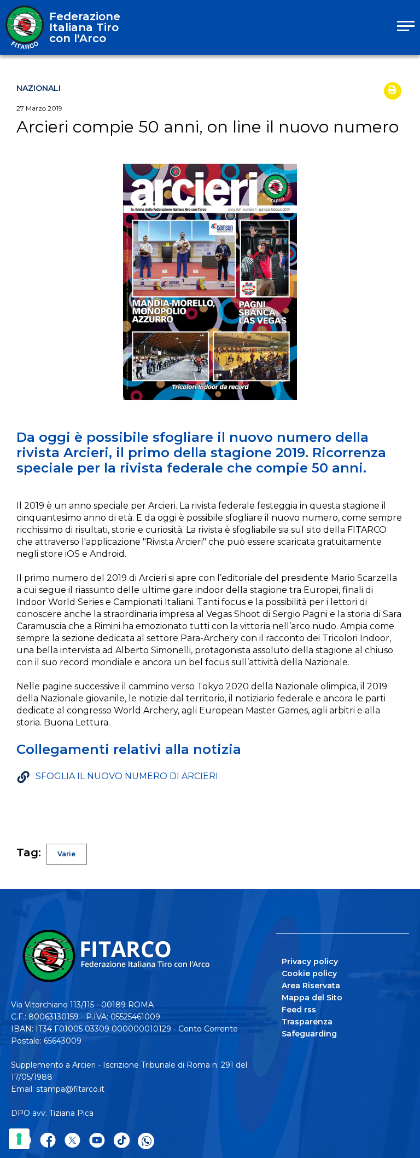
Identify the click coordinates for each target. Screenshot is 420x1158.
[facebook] (47, 1140)
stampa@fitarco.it (70, 1089)
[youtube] (97, 1140)
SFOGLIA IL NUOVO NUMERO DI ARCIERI (127, 776)
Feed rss (299, 1010)
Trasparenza (307, 1022)
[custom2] (121, 1140)
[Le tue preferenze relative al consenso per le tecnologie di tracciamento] (19, 1138)
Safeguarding (309, 1034)
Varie (66, 854)
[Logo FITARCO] (24, 27)
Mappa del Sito (312, 998)
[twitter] (72, 1140)
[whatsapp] (146, 1141)
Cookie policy (309, 973)
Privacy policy (310, 961)
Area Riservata (311, 985)
